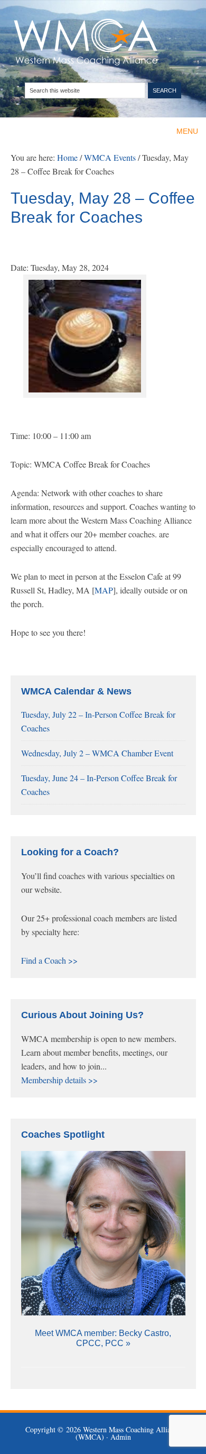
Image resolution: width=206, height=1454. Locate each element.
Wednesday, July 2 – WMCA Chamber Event (97, 752)
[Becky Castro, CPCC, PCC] (103, 1233)
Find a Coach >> (49, 960)
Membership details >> (59, 1079)
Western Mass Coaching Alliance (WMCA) (103, 42)
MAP (104, 590)
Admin (120, 1437)
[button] (187, 131)
